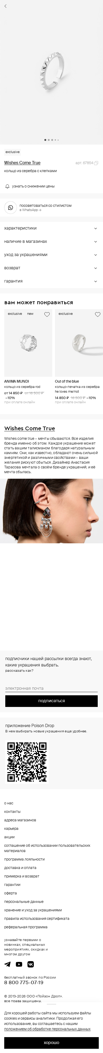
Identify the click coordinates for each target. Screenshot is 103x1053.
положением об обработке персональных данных (47, 1029)
